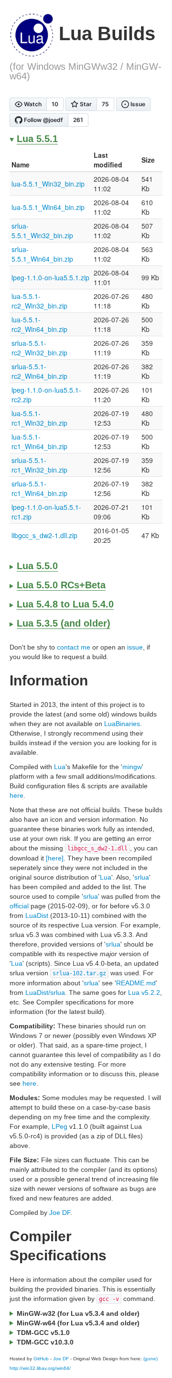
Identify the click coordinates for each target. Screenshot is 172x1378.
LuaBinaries (122, 724)
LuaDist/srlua (45, 992)
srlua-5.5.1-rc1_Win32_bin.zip (39, 464)
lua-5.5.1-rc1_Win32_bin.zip (39, 418)
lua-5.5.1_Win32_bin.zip (48, 183)
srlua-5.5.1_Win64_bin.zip (42, 254)
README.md (136, 983)
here (16, 795)
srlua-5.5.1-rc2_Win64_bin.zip (39, 371)
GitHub (41, 1358)
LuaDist (36, 915)
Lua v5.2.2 (144, 992)
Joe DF (59, 1212)
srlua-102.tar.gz (79, 973)
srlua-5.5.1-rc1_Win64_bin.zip (39, 488)
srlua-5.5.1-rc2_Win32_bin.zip (39, 347)
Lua (59, 767)
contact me (73, 647)
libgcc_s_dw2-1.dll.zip (44, 535)
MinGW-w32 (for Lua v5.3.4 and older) (78, 1313)
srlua (141, 877)
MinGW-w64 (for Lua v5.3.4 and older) (78, 1323)
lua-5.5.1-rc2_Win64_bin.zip (39, 324)
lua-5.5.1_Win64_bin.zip (48, 207)
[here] (55, 858)
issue (135, 647)
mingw (132, 767)
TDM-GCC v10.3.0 (45, 1342)
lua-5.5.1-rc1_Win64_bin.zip (39, 441)
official (19, 906)
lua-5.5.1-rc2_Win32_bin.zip (39, 300)
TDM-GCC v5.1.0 (43, 1332)
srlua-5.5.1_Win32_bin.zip (42, 230)
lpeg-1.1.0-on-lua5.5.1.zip (50, 277)
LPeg (59, 1126)
